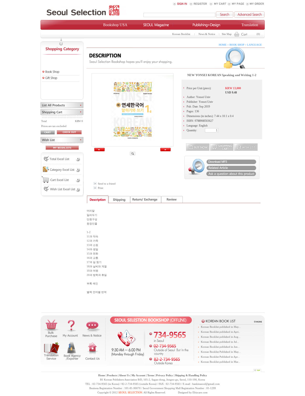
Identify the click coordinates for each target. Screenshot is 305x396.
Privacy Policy (164, 375)
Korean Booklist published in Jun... (220, 347)
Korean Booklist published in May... (221, 327)
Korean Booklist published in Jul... (220, 342)
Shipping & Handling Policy (191, 375)
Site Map (227, 34)
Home (101, 375)
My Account (138, 375)
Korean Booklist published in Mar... (220, 362)
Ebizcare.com (200, 392)
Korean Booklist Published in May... (221, 352)
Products (112, 375)
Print (100, 188)
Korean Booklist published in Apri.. (220, 332)
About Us (124, 375)
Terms (150, 375)
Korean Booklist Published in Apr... (220, 357)
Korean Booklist (181, 34)
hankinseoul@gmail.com (206, 384)
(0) (258, 34)
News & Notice (206, 34)
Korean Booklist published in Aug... (220, 337)
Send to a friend (107, 183)
